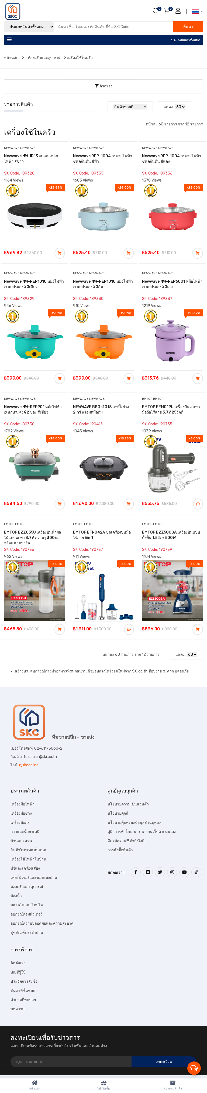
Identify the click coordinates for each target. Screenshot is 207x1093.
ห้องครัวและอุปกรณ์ (44, 58)
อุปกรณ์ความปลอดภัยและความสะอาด (42, 923)
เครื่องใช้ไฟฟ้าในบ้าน (28, 859)
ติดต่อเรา (18, 963)
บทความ (18, 1009)
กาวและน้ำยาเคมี (25, 831)
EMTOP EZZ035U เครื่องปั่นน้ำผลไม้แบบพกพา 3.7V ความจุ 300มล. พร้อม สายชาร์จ (32, 537)
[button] (196, 11)
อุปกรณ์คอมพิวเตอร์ (27, 914)
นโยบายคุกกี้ (118, 813)
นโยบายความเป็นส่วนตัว (128, 804)
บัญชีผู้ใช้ (18, 972)
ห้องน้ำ (16, 896)
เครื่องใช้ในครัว (80, 58)
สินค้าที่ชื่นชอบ (23, 990)
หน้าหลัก (11, 58)
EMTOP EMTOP (152, 399)
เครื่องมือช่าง (21, 813)
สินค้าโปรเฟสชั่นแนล (28, 850)
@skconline (29, 765)
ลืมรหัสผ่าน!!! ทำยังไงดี (126, 841)
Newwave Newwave (20, 148)
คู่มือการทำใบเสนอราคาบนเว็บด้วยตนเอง (142, 831)
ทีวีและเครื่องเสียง (25, 868)
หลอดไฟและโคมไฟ (27, 905)
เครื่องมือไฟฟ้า (22, 804)
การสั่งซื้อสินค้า (120, 850)
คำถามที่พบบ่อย (23, 1000)
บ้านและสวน (21, 841)
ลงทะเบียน (164, 1062)
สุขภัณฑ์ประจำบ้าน (27, 932)
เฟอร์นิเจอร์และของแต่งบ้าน (34, 877)
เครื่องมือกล (20, 822)
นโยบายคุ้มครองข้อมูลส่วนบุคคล (134, 822)
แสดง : (169, 107)
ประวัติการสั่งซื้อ (24, 981)
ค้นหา (188, 26)
